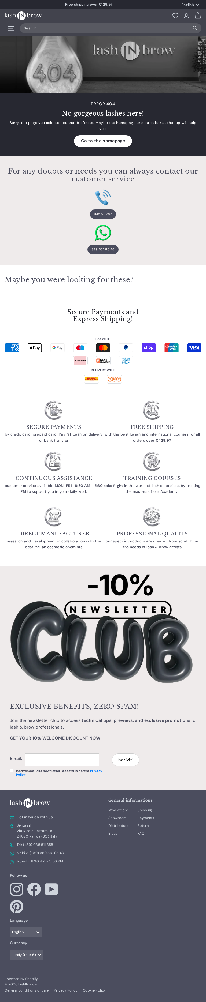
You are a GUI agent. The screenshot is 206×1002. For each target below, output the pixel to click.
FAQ (141, 833)
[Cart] (198, 15)
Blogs (113, 833)
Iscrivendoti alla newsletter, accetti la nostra (59, 773)
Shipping (145, 810)
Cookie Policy (94, 990)
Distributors (118, 825)
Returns (144, 825)
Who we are (118, 810)
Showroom (117, 818)
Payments (146, 818)
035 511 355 (103, 214)
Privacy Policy (66, 990)
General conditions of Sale (27, 990)
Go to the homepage (103, 141)
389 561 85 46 (103, 249)
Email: (16, 758)
